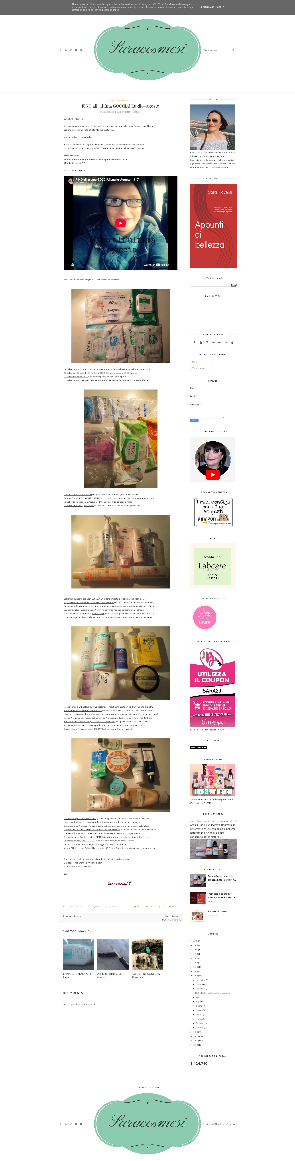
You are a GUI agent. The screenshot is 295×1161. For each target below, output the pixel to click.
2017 (195, 962)
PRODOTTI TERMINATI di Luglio (77, 975)
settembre (201, 988)
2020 (195, 949)
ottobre (199, 984)
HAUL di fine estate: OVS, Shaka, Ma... (146, 975)
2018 (195, 958)
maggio (199, 1010)
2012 (195, 1036)
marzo (199, 1018)
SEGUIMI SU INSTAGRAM (147, 1087)
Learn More (207, 7)
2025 (195, 940)
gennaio (200, 1027)
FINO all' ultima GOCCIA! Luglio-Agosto (212, 993)
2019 (195, 953)
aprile (198, 1014)
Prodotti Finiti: (102, 907)
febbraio (200, 1023)
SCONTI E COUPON (218, 911)
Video (114, 907)
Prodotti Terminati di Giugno (109, 975)
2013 (195, 1032)
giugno (199, 1005)
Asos (134, 373)
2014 (195, 975)
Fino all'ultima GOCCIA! (121, 101)
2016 (195, 967)
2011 (195, 1040)
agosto (199, 997)
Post (196, 362)
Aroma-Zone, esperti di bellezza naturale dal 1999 (213, 821)
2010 (195, 1044)
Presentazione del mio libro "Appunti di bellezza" (222, 895)
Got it (220, 7)
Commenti (199, 368)
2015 (195, 971)
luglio (198, 1001)
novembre (201, 980)
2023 (195, 945)
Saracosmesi (108, 112)
